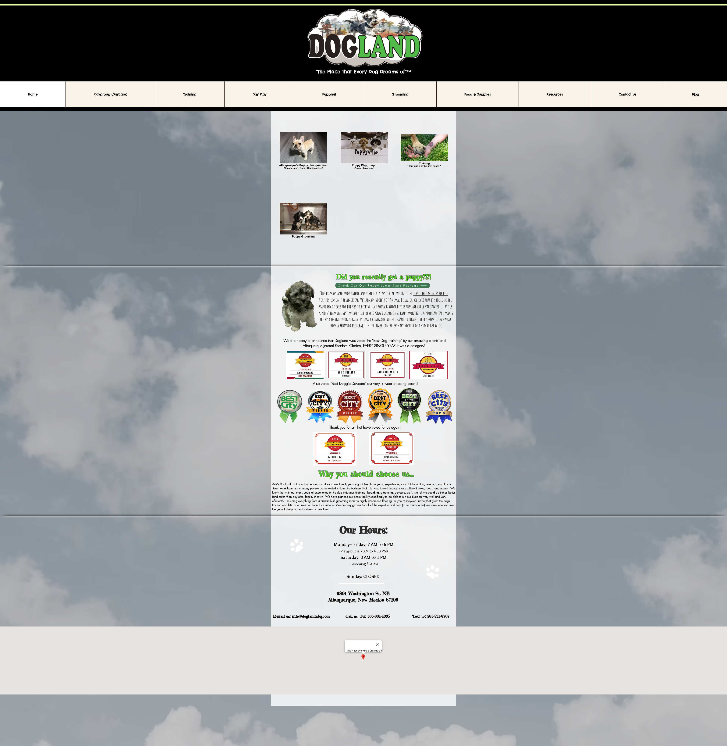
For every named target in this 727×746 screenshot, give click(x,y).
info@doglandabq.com (311, 616)
